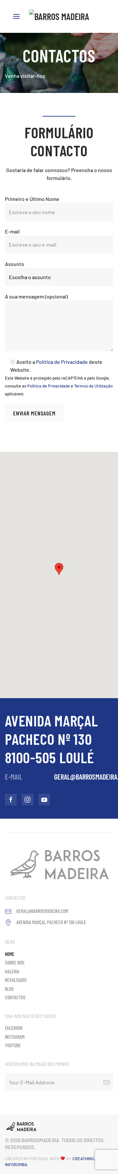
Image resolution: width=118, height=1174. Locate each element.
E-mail (12, 231)
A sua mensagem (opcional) (36, 296)
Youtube (13, 1045)
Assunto (14, 264)
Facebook (14, 1028)
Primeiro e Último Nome (32, 199)
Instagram (15, 1037)
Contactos (15, 997)
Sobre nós (15, 962)
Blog (9, 989)
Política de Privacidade (62, 362)
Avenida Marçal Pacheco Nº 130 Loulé (51, 922)
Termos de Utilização (93, 385)
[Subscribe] (106, 1082)
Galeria (12, 971)
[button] (59, 569)
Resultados (16, 980)
